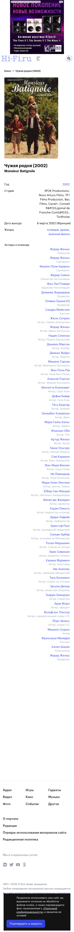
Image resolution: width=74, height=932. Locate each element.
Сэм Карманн (60, 456)
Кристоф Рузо (60, 525)
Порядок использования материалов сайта (34, 832)
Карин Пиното (60, 508)
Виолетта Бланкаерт (55, 387)
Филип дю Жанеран (56, 500)
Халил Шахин (60, 646)
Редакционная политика (20, 839)
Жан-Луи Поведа (58, 283)
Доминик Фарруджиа (55, 292)
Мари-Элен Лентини (56, 482)
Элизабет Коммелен (56, 413)
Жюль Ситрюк (60, 318)
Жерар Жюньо (60, 249)
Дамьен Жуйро (60, 353)
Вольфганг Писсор (57, 612)
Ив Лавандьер (60, 474)
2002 (66, 184)
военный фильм (59, 234)
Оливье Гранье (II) (57, 301)
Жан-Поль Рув (60, 370)
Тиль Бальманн (60, 577)
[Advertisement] (31, 690)
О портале (10, 818)
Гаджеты (54, 790)
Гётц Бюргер (61, 404)
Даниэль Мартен (58, 344)
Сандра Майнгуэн (57, 309)
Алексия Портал (58, 378)
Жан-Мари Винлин (57, 465)
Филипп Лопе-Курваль (55, 266)
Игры (30, 790)
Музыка (54, 797)
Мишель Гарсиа (59, 361)
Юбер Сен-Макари (57, 491)
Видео (7, 797)
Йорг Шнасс (61, 621)
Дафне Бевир (61, 396)
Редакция (10, 825)
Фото (7, 804)
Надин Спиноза (59, 335)
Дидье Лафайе (60, 517)
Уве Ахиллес (61, 569)
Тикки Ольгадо (60, 448)
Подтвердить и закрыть (26, 923)
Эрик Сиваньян (59, 551)
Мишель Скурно (59, 629)
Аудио (7, 790)
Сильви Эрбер (60, 534)
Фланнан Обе (60, 430)
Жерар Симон (60, 275)
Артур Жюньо (60, 439)
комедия (53, 229)
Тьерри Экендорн (58, 595)
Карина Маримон (58, 560)
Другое (53, 804)
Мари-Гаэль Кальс (57, 422)
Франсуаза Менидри (55, 638)
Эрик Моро (62, 603)
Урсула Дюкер (60, 586)
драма (64, 229)
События (32, 804)
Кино (7, 71)
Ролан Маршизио (58, 543)
